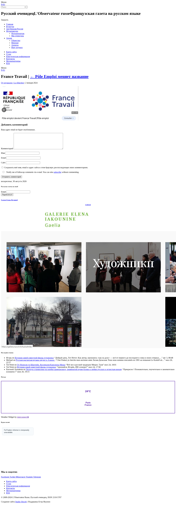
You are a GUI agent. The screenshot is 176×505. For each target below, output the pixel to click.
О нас (8, 54)
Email (3, 158)
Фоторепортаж (17, 33)
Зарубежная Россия (14, 29)
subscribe (57, 172)
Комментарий (7, 148)
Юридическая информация (18, 56)
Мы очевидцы (17, 36)
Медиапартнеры (13, 61)
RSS (8, 63)
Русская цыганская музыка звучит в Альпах (35, 360)
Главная (9, 24)
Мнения (14, 43)
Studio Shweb (21, 502)
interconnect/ (23, 417)
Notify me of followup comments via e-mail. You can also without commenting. (42, 172)
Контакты (10, 59)
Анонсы (15, 45)
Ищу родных (17, 47)
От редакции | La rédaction (12, 83)
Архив (9, 38)
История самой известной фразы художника (34, 358)
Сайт (3, 162)
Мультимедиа (12, 31)
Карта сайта (11, 52)
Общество (15, 40)
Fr (4, 4)
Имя (3, 153)
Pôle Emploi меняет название (59, 76)
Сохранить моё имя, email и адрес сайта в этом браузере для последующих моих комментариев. (46, 167)
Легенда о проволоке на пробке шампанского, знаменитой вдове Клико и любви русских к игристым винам (73, 369)
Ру (2, 4)
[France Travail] (39, 120)
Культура (10, 26)
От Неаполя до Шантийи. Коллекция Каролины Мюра (41, 365)
